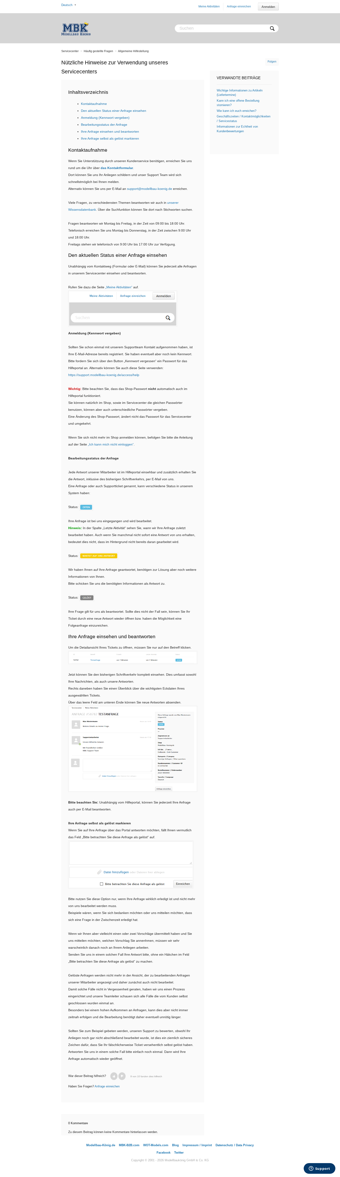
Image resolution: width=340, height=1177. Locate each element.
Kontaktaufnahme (94, 104)
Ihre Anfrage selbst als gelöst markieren (110, 138)
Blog (175, 1145)
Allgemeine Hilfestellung (133, 51)
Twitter (179, 1152)
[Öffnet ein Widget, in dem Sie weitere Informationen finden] (319, 1169)
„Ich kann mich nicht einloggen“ (111, 444)
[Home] (76, 28)
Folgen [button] (272, 61)
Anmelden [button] (268, 7)
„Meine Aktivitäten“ (118, 287)
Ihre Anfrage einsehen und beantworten (110, 131)
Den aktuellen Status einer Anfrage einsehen (113, 111)
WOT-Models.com (155, 1145)
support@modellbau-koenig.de (149, 189)
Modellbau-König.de (100, 1145)
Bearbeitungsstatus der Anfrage (104, 124)
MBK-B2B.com (129, 1145)
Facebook (163, 1152)
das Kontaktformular (117, 168)
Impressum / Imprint (197, 1145)
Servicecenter (70, 51)
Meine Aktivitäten (209, 6)
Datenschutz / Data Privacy (235, 1145)
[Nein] (122, 1076)
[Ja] (113, 1076)
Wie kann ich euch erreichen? (236, 111)
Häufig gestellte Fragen (98, 51)
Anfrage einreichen (239, 6)
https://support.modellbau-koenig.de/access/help (103, 375)
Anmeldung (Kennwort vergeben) (105, 117)
